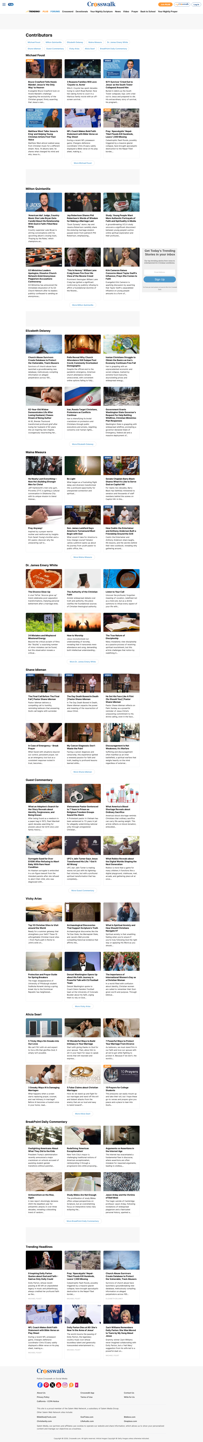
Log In (196, 4)
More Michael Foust (83, 163)
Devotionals (82, 11)
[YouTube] (58, 1385)
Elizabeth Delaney (75, 42)
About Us (41, 1393)
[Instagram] (65, 1385)
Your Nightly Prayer (168, 11)
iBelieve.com (129, 1417)
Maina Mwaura (95, 42)
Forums (55, 11)
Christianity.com (44, 1421)
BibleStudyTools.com (46, 1417)
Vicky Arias (74, 48)
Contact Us (129, 1393)
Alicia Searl (90, 48)
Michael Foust (34, 42)
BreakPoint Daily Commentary (113, 48)
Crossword (67, 11)
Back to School (148, 11)
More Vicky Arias (82, 1006)
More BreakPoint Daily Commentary (83, 1221)
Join (165, 4)
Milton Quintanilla (54, 42)
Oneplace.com (130, 1421)
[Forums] (71, 1385)
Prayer (134, 11)
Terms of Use (86, 1397)
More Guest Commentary (82, 890)
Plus (45, 11)
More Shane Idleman (83, 772)
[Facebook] (40, 1385)
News (118, 11)
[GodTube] (77, 1385)
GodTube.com (86, 1417)
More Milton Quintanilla (82, 305)
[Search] (11, 4)
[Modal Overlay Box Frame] (159, 270)
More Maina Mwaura (83, 557)
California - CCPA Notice (48, 1401)
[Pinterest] (46, 1385)
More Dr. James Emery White (83, 661)
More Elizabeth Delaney (82, 444)
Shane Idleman (34, 48)
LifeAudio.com (87, 1421)
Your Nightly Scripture (101, 11)
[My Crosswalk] (182, 4)
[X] (52, 1385)
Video (126, 11)
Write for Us (129, 1397)
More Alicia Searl (82, 1114)
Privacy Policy (43, 1397)
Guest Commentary (55, 48)
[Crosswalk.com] (101, 4)
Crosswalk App (87, 1393)
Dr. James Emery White (117, 42)
